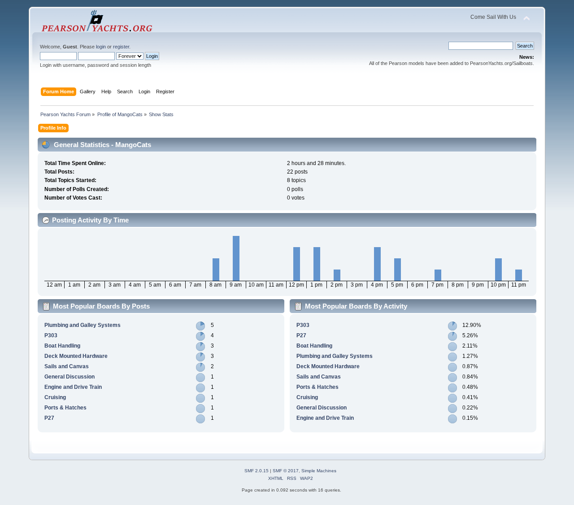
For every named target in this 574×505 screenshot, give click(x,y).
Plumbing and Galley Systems (82, 325)
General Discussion (69, 377)
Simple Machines (318, 470)
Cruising (55, 397)
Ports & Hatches (65, 408)
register (121, 46)
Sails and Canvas (66, 366)
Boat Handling (62, 346)
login (101, 46)
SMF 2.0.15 (256, 470)
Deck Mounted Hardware (76, 356)
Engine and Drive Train (73, 387)
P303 (50, 335)
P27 (49, 418)
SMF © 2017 (286, 470)
